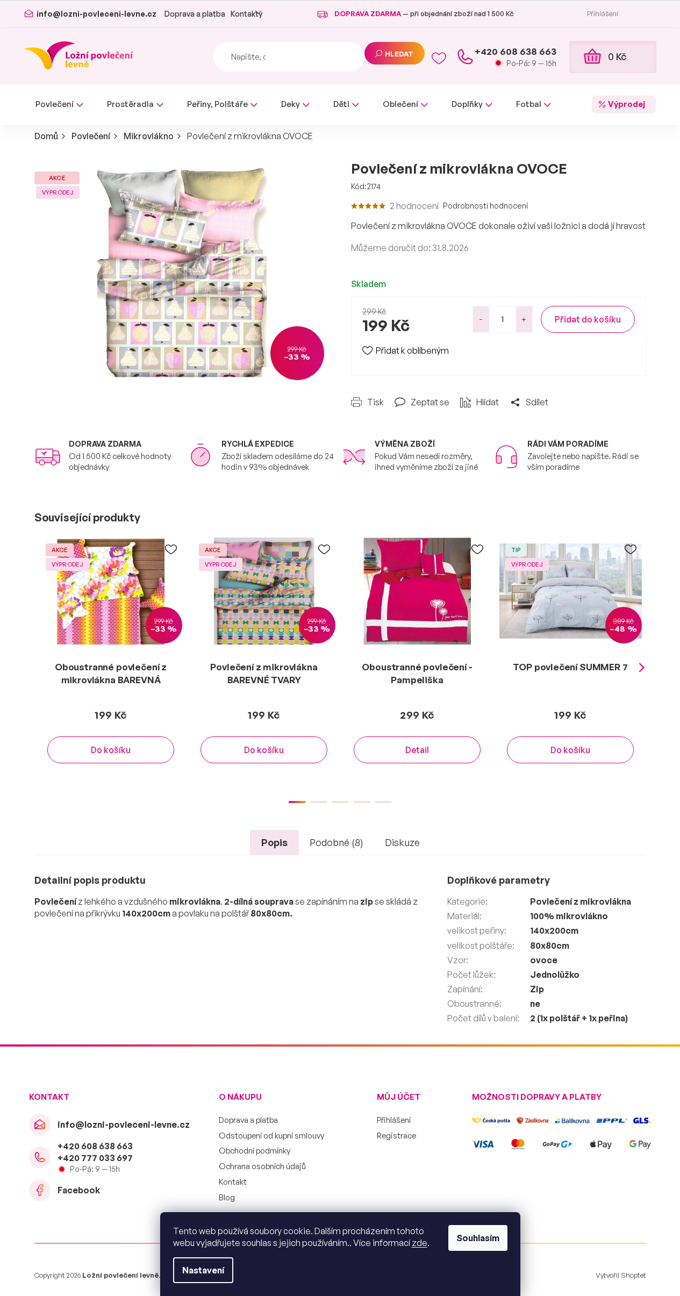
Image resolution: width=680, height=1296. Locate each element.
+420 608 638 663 (95, 1146)
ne (535, 1003)
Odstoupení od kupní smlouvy (271, 1135)
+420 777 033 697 (95, 1157)
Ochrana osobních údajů (262, 1166)
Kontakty (246, 13)
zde (419, 1242)
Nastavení (203, 1270)
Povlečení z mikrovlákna (580, 901)
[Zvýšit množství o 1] (524, 319)
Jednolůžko (554, 974)
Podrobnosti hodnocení (485, 205)
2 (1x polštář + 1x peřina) (579, 1018)
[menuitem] (59, 104)
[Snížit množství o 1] (481, 319)
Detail (417, 749)
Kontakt (233, 1182)
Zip (537, 989)
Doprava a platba (194, 13)
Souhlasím (477, 1238)
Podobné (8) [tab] (336, 842)
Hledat (399, 53)
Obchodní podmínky (254, 1150)
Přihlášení (394, 1120)
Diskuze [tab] (402, 842)
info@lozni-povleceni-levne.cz (124, 1124)
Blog (227, 1197)
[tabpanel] (111, 661)
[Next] (642, 667)
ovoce (543, 960)
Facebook (79, 1190)
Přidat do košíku (588, 319)
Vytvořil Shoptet (621, 1275)
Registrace (396, 1135)
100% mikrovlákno (569, 916)
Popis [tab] (274, 842)
